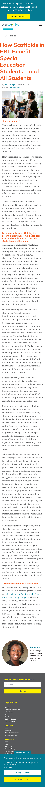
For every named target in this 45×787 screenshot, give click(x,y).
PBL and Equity (16, 87)
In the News (9, 712)
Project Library (10, 749)
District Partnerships (12, 733)
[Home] (10, 25)
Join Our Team (10, 721)
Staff (6, 714)
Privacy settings (22, 752)
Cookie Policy (8, 767)
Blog (6, 744)
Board (7, 717)
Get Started (9, 746)
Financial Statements (12, 710)
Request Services (11, 735)
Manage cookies (22, 772)
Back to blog (10, 35)
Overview (8, 730)
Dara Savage (9, 85)
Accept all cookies (22, 779)
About (7, 707)
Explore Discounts (19, 16)
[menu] (40, 25)
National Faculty (11, 719)
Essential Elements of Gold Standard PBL (21, 237)
